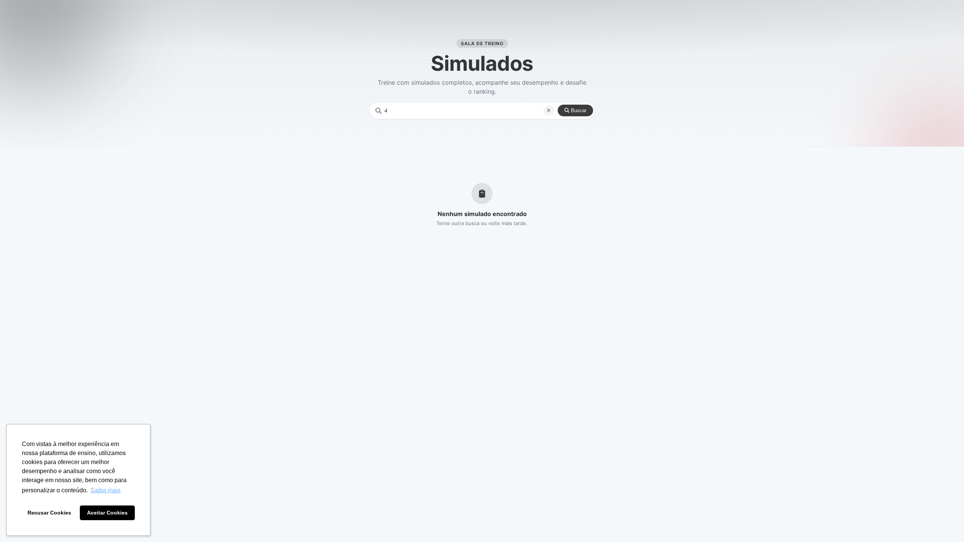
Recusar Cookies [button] (49, 513)
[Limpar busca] (548, 110)
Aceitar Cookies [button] (107, 513)
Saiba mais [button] (105, 490)
